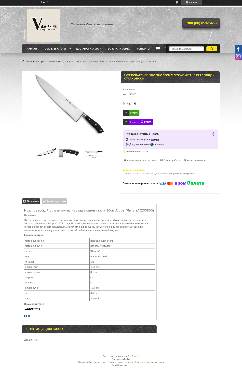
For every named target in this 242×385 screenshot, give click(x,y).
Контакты (143, 48)
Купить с (135, 122)
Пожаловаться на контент (121, 362)
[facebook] (25, 316)
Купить (134, 112)
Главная (31, 48)
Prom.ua (135, 356)
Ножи (76, 61)
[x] (29, 316)
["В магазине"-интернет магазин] (43, 24)
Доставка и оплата (88, 48)
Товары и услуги (54, 48)
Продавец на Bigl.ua (121, 359)
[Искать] (211, 48)
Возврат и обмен (119, 48)
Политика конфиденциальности (149, 362)
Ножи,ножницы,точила (59, 61)
